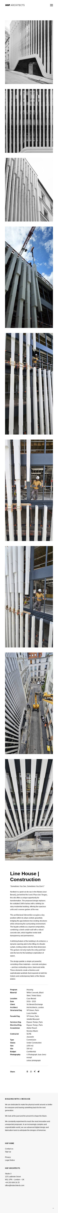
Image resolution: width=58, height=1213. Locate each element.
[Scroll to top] (53, 1208)
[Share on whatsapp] (31, 1071)
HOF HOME (9, 1143)
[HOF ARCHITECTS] (21, 5)
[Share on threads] (27, 1071)
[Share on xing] (34, 1071)
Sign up (8, 1152)
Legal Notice (10, 1160)
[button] (51, 5)
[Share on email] (38, 1071)
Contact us (9, 1149)
